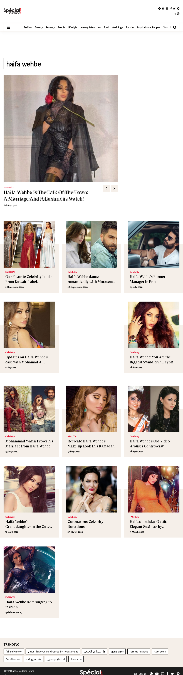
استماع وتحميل (56, 659)
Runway (50, 27)
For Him (130, 27)
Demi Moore (13, 659)
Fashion (27, 27)
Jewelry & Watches (90, 27)
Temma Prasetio (138, 651)
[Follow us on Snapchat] (178, 8)
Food (106, 27)
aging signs (117, 651)
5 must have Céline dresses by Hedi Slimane (53, 651)
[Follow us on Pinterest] (159, 8)
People (61, 27)
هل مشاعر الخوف (94, 651)
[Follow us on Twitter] (174, 8)
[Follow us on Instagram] (167, 8)
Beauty (39, 27)
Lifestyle (72, 27)
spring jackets (33, 659)
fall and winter (14, 651)
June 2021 (76, 659)
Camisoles (160, 651)
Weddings (117, 27)
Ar (175, 14)
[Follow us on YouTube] (163, 8)
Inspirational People (148, 27)
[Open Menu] (8, 27)
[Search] (173, 27)
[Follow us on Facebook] (171, 8)
